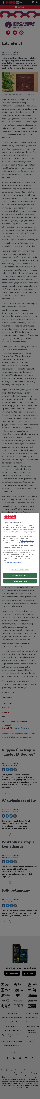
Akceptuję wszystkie (20, 581)
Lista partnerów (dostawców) (12, 563)
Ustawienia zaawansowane (20, 570)
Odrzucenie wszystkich (20, 575)
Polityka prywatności (27, 542)
